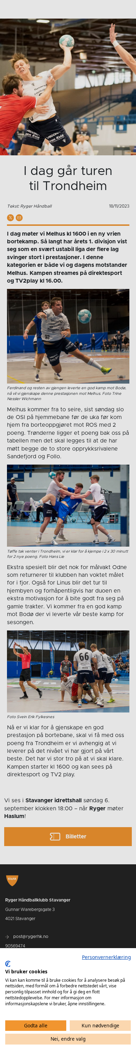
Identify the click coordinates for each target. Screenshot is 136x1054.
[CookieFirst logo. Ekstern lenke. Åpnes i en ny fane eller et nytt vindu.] (7, 964)
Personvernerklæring (106, 957)
